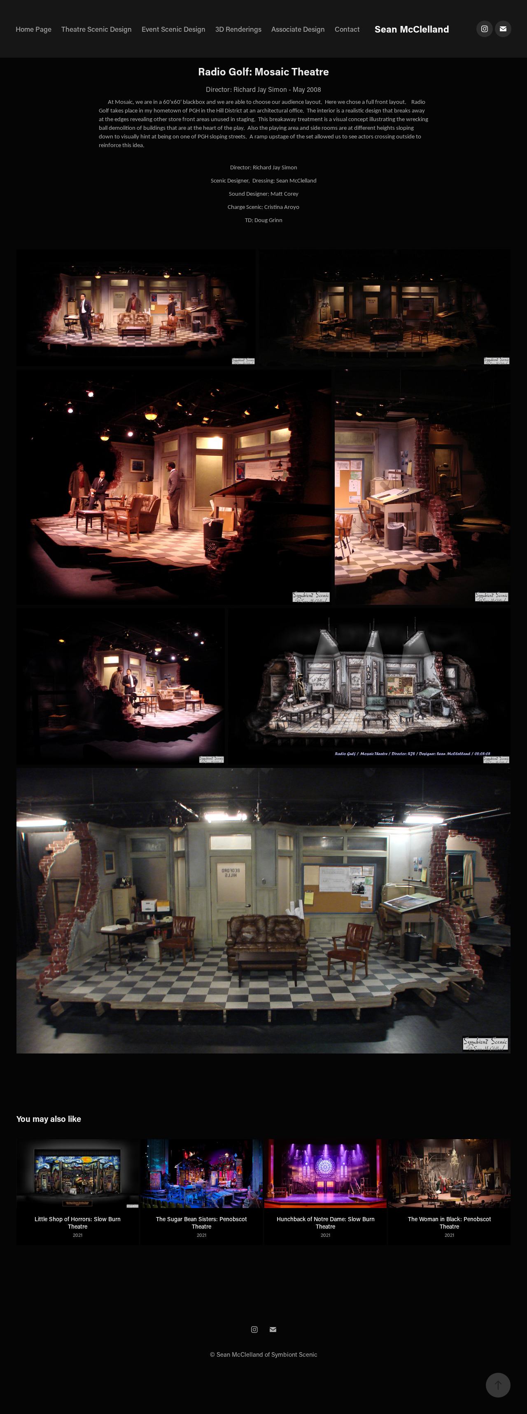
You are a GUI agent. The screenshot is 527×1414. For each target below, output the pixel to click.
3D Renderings (238, 28)
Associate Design (298, 28)
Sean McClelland (412, 29)
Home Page (33, 28)
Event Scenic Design (173, 28)
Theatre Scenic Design (96, 28)
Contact (347, 28)
